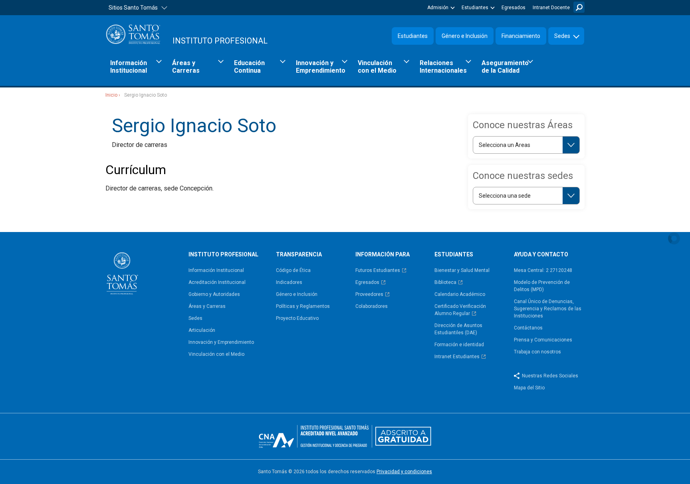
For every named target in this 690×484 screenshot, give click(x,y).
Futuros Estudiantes (377, 270)
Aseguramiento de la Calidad (505, 66)
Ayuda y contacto (541, 254)
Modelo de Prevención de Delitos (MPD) (542, 286)
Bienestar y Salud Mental (462, 270)
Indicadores (289, 282)
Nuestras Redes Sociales (550, 376)
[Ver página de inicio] (133, 34)
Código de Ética (293, 270)
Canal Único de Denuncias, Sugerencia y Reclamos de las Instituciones (547, 309)
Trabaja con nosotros (537, 352)
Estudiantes (475, 7)
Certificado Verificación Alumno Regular (460, 309)
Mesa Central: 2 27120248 (543, 270)
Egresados (513, 7)
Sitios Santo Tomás (133, 7)
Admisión (437, 7)
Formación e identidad (459, 344)
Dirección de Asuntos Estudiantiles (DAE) (458, 329)
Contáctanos (528, 328)
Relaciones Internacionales (443, 66)
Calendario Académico (459, 294)
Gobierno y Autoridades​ (214, 294)
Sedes (562, 36)
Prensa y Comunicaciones (543, 340)
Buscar (579, 7)
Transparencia (299, 254)
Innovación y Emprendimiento (320, 66)
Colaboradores (371, 306)
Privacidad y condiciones (404, 471)
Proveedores (369, 294)
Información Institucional (128, 66)
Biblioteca (445, 282)
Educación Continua (249, 66)
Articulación (201, 330)
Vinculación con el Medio (377, 66)
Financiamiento (521, 36)
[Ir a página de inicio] (143, 273)
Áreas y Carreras (186, 66)
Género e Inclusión (465, 36)
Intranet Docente (551, 7)
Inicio (111, 95)
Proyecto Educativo (297, 318)
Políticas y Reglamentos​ (303, 306)
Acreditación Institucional (217, 282)
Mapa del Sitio (529, 388)
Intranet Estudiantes (457, 356)
